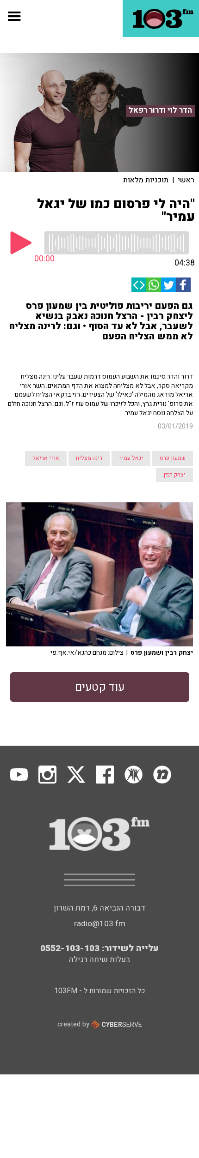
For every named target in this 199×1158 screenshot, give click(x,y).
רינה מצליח (89, 458)
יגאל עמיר (131, 458)
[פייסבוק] (183, 284)
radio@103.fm (99, 924)
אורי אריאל (45, 458)
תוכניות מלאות (145, 180)
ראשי (186, 180)
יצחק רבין (174, 474)
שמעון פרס (173, 458)
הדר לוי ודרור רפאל (160, 110)
